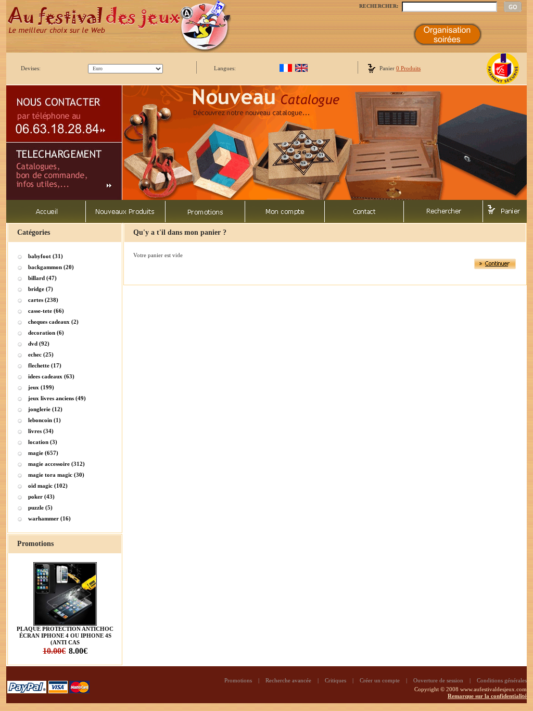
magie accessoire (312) (56, 464)
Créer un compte (380, 680)
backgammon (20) (51, 267)
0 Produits (408, 68)
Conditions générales (502, 680)
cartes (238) (43, 300)
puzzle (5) (40, 507)
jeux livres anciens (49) (57, 398)
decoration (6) (46, 332)
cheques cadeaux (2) (53, 322)
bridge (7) (40, 289)
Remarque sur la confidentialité (487, 696)
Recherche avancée (288, 680)
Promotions (238, 680)
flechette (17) (44, 365)
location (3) (42, 442)
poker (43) (41, 496)
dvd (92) (38, 343)
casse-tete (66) (46, 311)
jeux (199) (41, 387)
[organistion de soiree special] (447, 44)
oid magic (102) (48, 486)
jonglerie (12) (45, 409)
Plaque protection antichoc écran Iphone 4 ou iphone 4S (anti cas (65, 635)
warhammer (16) (49, 518)
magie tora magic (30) (56, 475)
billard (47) (42, 278)
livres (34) (41, 431)
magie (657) (43, 453)
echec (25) (41, 354)
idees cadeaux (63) (51, 376)
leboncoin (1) (44, 420)
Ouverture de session (438, 680)
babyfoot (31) (45, 256)
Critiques (335, 680)
